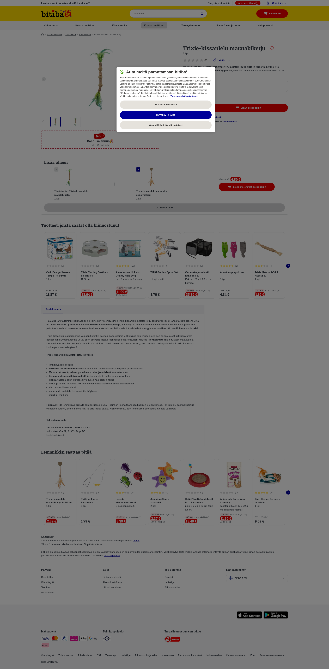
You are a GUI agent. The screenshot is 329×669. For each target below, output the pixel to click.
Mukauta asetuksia (166, 104)
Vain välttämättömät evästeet (166, 125)
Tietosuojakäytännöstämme (184, 96)
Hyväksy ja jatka (165, 114)
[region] (166, 99)
